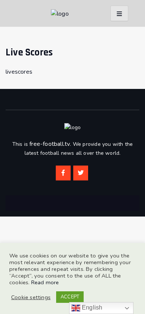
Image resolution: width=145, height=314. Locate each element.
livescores (19, 72)
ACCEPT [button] (70, 297)
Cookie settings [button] (31, 297)
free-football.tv (49, 144)
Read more (45, 282)
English (91, 307)
